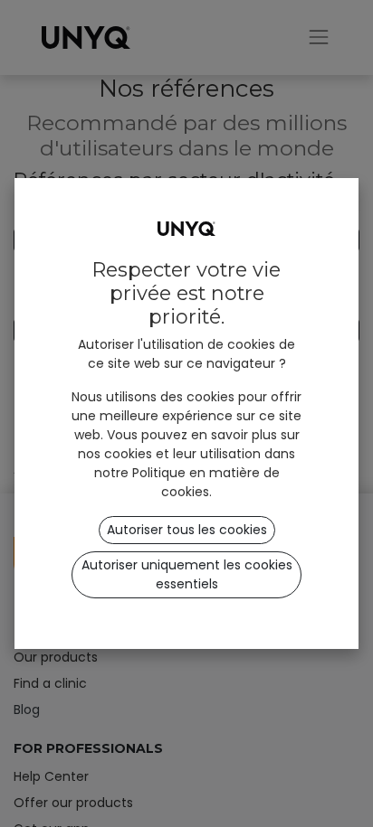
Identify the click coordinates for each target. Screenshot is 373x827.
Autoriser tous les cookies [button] (187, 530)
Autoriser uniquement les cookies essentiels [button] (186, 574)
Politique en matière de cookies (206, 482)
